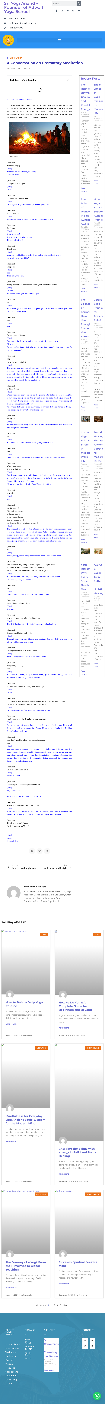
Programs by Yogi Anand (29, 1348)
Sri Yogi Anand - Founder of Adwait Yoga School (23, 7)
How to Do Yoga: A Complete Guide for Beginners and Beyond (75, 1006)
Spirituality (16, 58)
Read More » (12, 1024)
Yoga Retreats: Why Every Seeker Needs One (86, 577)
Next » (66, 1305)
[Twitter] (68, 10)
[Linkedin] (73, 10)
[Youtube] (79, 10)
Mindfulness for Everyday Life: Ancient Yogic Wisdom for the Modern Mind (25, 1119)
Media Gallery (28, 1354)
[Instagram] (62, 10)
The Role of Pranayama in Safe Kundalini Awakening (88, 211)
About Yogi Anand (28, 1341)
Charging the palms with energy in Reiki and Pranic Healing (78, 1152)
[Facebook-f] (56, 10)
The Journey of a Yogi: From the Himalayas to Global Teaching (26, 1266)
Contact (29, 1358)
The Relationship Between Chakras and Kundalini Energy (89, 97)
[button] (59, 40)
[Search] (79, 3)
